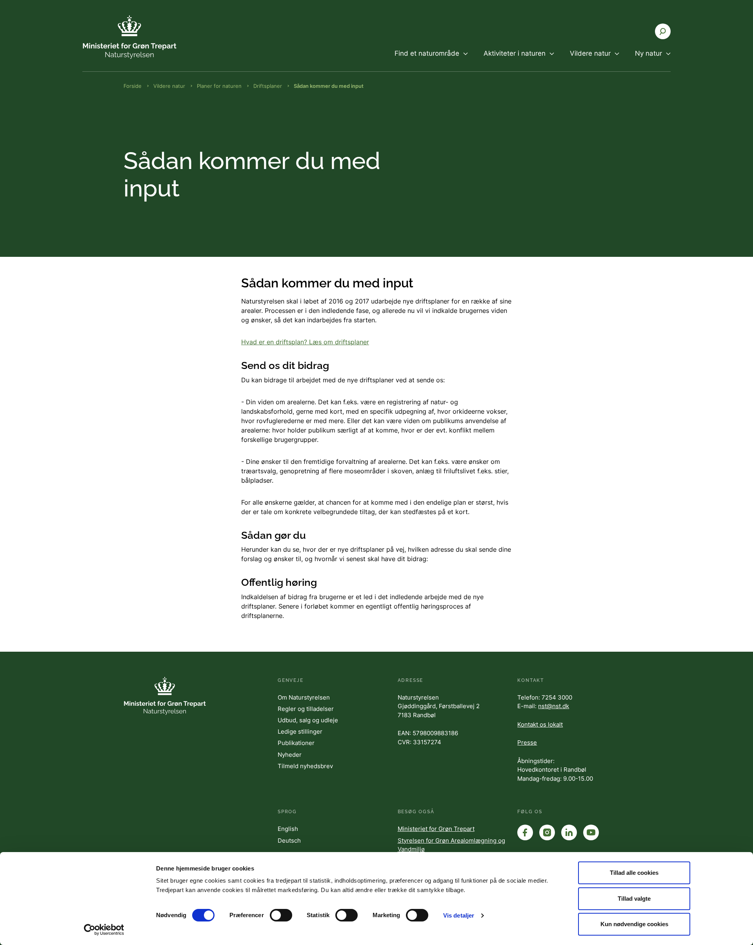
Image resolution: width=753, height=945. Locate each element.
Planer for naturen (219, 86)
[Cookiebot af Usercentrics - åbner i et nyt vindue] (104, 930)
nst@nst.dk (553, 706)
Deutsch (289, 840)
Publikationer (296, 743)
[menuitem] (431, 60)
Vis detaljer (458, 915)
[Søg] (663, 31)
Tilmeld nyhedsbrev (305, 766)
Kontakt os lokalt (540, 724)
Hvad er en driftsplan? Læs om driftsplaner (305, 342)
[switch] (281, 915)
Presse (527, 742)
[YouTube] (591, 832)
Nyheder (290, 754)
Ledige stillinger (300, 731)
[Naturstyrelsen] (129, 37)
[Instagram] (547, 832)
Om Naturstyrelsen (304, 697)
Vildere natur (169, 86)
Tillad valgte (634, 898)
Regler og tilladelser (306, 708)
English (288, 828)
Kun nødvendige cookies (634, 924)
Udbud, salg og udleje (308, 720)
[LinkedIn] (569, 832)
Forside (133, 86)
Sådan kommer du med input (329, 86)
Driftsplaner (267, 86)
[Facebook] (525, 832)
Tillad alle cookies (634, 872)
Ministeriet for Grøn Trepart (436, 828)
